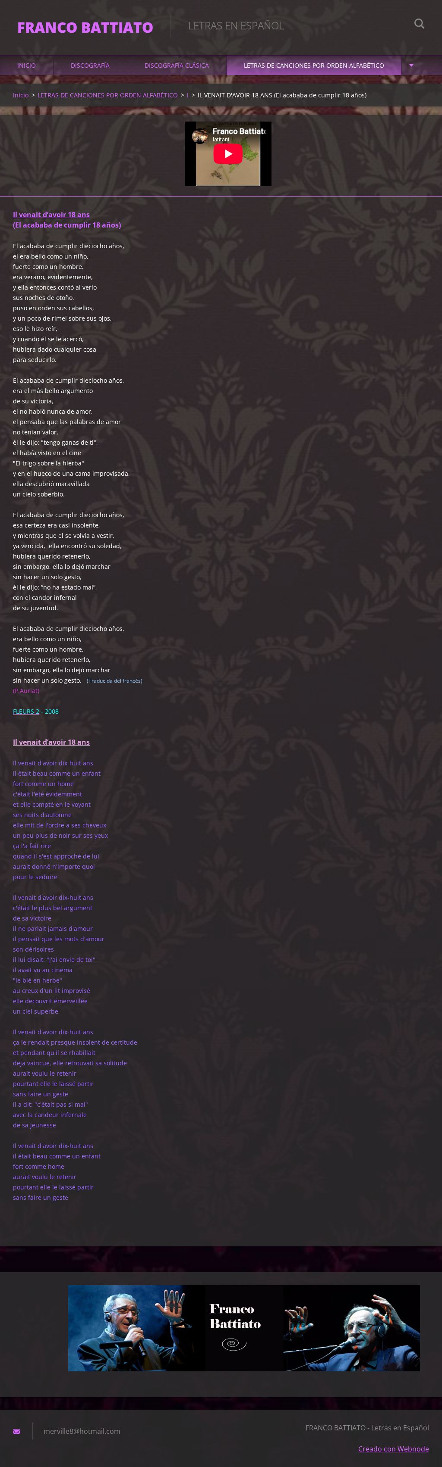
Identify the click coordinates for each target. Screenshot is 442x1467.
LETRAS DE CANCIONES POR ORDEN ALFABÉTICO (314, 65)
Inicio (26, 65)
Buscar (419, 25)
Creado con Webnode (393, 1449)
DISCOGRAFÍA (90, 65)
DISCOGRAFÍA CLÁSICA (177, 65)
